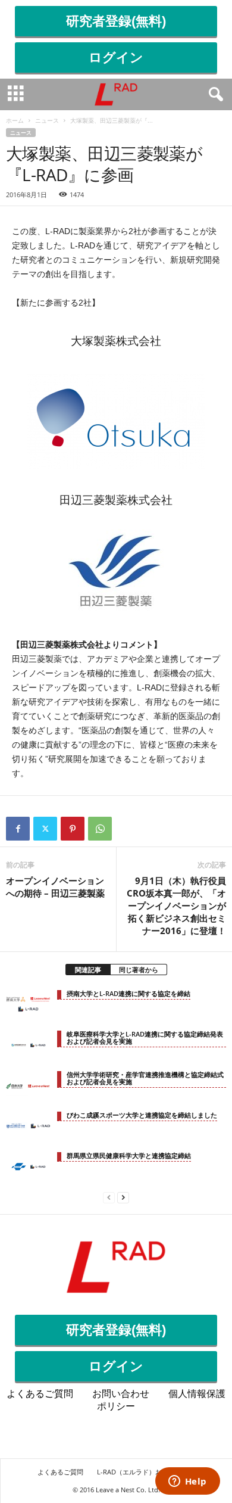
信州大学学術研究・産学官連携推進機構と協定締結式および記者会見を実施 (145, 1078)
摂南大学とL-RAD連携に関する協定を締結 (128, 993)
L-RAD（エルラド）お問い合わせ (146, 1471)
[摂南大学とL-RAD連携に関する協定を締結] (28, 1004)
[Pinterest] (72, 829)
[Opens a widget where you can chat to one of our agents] (187, 1482)
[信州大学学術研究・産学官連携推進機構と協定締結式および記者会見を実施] (28, 1085)
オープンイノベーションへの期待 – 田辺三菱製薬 (55, 887)
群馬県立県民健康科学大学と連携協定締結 (129, 1155)
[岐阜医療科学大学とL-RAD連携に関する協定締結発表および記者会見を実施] (28, 1045)
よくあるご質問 (40, 1394)
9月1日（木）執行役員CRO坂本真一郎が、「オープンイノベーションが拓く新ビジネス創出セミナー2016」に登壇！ (176, 905)
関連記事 (88, 969)
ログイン (116, 57)
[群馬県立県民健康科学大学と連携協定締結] (28, 1166)
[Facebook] (18, 829)
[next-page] (123, 1196)
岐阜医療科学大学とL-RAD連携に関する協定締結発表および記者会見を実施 (145, 1037)
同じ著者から (138, 969)
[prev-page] (109, 1196)
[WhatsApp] (100, 829)
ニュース (47, 120)
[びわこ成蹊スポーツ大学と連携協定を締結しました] (28, 1126)
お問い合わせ (120, 1394)
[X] (45, 829)
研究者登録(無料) (116, 21)
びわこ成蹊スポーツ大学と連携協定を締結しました (142, 1114)
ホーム (15, 120)
